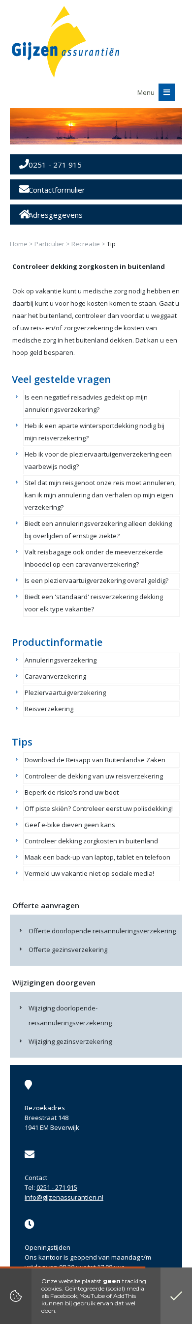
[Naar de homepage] (65, 42)
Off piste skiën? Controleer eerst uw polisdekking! (99, 808)
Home (19, 243)
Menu (146, 92)
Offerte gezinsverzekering (68, 949)
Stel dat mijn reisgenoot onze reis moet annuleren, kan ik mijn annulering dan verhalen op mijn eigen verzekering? (100, 495)
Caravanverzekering (55, 676)
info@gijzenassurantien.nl (64, 1197)
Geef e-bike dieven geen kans (70, 824)
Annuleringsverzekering (60, 660)
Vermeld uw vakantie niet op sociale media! (89, 873)
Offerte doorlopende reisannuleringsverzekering (102, 930)
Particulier (49, 243)
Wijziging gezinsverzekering (70, 1041)
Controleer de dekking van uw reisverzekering (94, 776)
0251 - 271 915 (56, 1187)
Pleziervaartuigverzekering (65, 692)
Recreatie (85, 243)
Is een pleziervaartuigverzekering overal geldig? (96, 580)
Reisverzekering (49, 708)
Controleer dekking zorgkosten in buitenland (91, 840)
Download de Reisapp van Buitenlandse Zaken (95, 759)
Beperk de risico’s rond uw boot (72, 792)
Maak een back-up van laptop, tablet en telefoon (97, 857)
